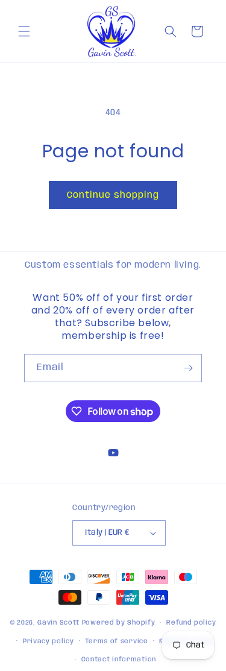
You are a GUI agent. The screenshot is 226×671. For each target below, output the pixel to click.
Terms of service (116, 641)
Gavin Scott (59, 622)
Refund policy (191, 622)
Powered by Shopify (118, 622)
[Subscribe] (188, 368)
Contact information (118, 659)
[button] (24, 31)
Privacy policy (48, 641)
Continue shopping (113, 195)
